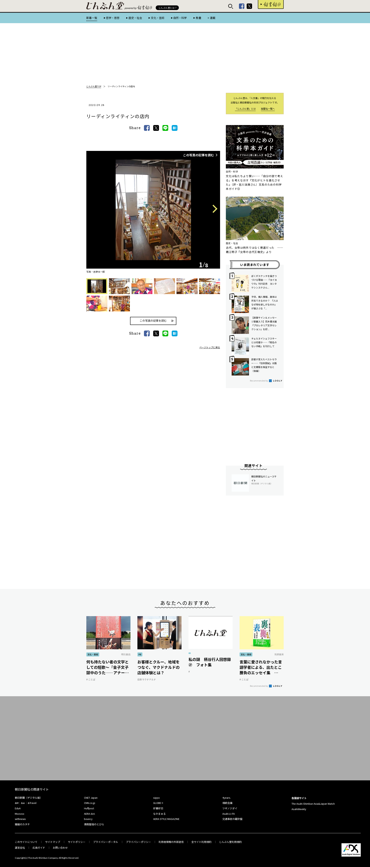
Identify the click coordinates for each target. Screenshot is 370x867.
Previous (93, 209)
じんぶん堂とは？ (167, 7)
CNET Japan (91, 797)
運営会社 (20, 847)
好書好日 (271, 4)
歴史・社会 (135, 18)
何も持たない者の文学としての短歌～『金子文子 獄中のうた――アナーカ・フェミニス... (108, 667)
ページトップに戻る (209, 347)
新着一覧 (91, 18)
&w (23, 803)
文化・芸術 (157, 18)
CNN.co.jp (89, 803)
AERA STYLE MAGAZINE (166, 819)
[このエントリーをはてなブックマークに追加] (174, 128)
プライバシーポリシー (138, 842)
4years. (226, 797)
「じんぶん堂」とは (245, 108)
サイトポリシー (76, 842)
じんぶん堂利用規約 (230, 842)
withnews (20, 819)
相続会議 (227, 803)
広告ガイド (39, 847)
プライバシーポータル (105, 842)
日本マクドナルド (146, 679)
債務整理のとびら (94, 824)
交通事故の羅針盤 (232, 819)
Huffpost (89, 808)
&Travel (32, 803)
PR (140, 654)
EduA (18, 808)
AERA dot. (89, 813)
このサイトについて (26, 842)
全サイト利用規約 (201, 842)
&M (16, 803)
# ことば (90, 679)
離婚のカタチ (22, 824)
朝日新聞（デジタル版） (28, 797)
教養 (198, 18)
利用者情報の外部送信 (171, 842)
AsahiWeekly (299, 809)
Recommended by (259, 380)
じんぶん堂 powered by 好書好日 (105, 6)
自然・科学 (180, 18)
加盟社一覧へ (268, 108)
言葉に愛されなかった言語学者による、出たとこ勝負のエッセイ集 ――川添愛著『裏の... (261, 667)
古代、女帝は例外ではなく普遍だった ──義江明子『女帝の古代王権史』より (254, 250)
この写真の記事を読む (198, 155)
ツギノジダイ (229, 808)
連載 (212, 18)
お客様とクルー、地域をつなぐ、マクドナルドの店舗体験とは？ (158, 667)
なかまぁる (159, 813)
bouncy (88, 819)
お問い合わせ (60, 847)
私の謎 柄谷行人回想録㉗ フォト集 (209, 662)
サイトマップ (52, 842)
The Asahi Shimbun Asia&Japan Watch (313, 803)
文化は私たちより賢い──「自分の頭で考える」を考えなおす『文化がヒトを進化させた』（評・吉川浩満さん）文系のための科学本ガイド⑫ (254, 182)
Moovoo (19, 813)
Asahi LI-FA (228, 813)
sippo (156, 797)
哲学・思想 (112, 18)
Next (213, 209)
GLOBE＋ (158, 803)
